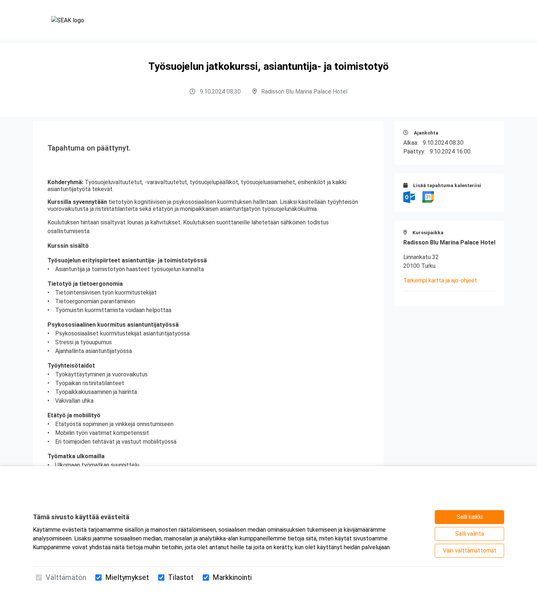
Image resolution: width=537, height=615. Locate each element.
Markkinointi (232, 577)
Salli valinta (469, 533)
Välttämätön (66, 577)
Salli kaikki (470, 516)
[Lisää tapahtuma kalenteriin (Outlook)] (409, 196)
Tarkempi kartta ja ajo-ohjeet (440, 280)
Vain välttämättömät (469, 550)
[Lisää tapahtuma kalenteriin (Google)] (428, 196)
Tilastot (181, 577)
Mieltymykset (127, 577)
